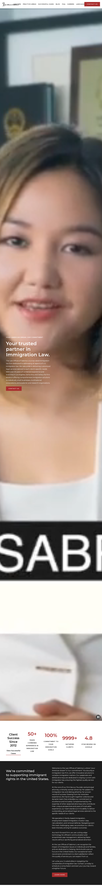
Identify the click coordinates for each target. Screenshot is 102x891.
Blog (58, 4)
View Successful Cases (13, 752)
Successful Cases (46, 4)
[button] (81, 4)
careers (70, 4)
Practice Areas (29, 4)
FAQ (63, 4)
